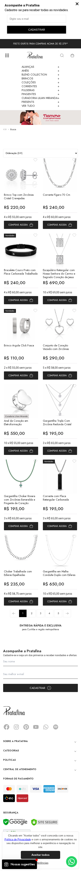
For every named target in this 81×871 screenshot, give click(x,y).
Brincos (40, 78)
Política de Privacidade (18, 839)
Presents (40, 102)
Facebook (6, 727)
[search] (62, 55)
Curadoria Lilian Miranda (40, 98)
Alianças (40, 67)
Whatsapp (45, 727)
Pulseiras (40, 90)
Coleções (40, 82)
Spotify (55, 727)
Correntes (40, 86)
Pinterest (26, 727)
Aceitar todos (40, 854)
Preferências (40, 862)
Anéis (40, 71)
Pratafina (35, 55)
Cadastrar (37, 688)
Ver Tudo (40, 106)
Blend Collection (40, 75)
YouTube (36, 727)
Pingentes (40, 94)
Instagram (16, 727)
